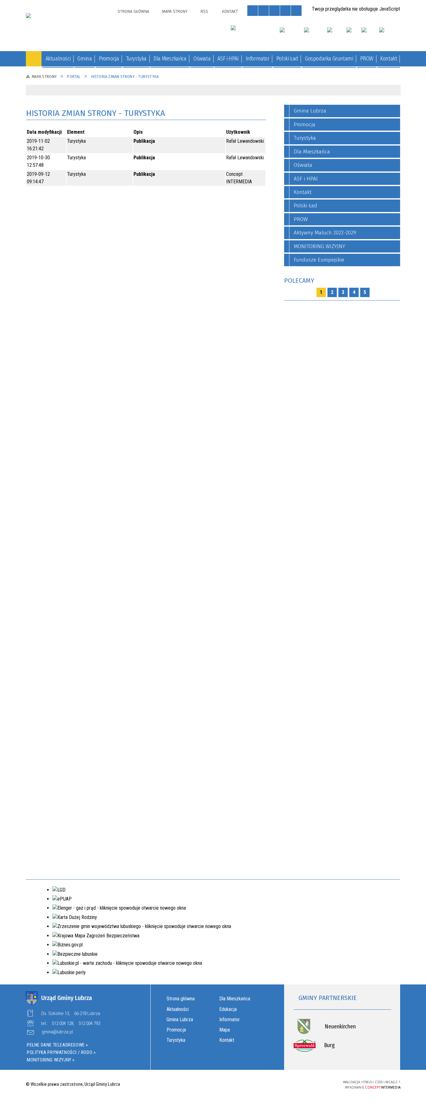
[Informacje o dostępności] (263, 10)
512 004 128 (62, 1023)
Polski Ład (305, 205)
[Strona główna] (33, 58)
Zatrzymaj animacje (252, 10)
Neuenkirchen (340, 1026)
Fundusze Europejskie (319, 260)
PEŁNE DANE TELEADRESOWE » (57, 1045)
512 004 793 (89, 1023)
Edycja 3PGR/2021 (74, 601)
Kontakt (230, 11)
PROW (301, 219)
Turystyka (176, 1040)
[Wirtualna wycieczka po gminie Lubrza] (315, 35)
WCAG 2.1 (314, 1083)
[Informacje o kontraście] (296, 10)
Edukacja (228, 1009)
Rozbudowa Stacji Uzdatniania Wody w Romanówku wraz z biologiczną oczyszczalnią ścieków (75, 175)
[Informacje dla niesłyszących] (285, 10)
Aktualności (178, 1009)
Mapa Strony (174, 11)
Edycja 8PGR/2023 (74, 748)
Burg (329, 1045)
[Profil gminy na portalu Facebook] (367, 35)
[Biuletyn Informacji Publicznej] (353, 35)
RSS (204, 11)
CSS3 (294, 1084)
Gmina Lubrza (180, 1019)
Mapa (224, 1030)
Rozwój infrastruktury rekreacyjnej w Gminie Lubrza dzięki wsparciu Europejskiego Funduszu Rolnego (75, 211)
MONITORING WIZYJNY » (51, 1060)
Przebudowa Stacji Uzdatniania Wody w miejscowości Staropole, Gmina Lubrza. (76, 143)
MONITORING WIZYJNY (319, 246)
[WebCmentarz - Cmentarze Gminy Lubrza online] (291, 35)
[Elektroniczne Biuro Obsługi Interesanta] (389, 35)
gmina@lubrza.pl (57, 1032)
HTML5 (285, 1084)
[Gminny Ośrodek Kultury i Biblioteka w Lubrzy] (252, 33)
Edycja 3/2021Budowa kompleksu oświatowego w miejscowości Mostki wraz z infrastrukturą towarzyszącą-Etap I (75, 523)
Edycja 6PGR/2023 (75, 675)
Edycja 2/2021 (77, 318)
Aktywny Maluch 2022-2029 (325, 232)
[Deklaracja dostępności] (274, 10)
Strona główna (181, 999)
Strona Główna (133, 11)
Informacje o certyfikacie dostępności (213, 1084)
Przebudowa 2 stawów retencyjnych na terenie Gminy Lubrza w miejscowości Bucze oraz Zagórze (75, 246)
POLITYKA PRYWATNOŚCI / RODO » (61, 1052)
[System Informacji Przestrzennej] (336, 35)
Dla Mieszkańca (234, 999)
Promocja (176, 1030)
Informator (229, 1019)
